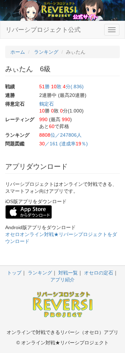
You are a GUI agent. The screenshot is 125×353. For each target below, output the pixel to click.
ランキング (40, 272)
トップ (14, 272)
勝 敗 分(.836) (61, 86)
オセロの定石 (98, 272)
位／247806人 (60, 135)
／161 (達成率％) (63, 143)
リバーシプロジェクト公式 (43, 29)
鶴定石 (46, 104)
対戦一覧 (68, 272)
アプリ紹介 (62, 279)
